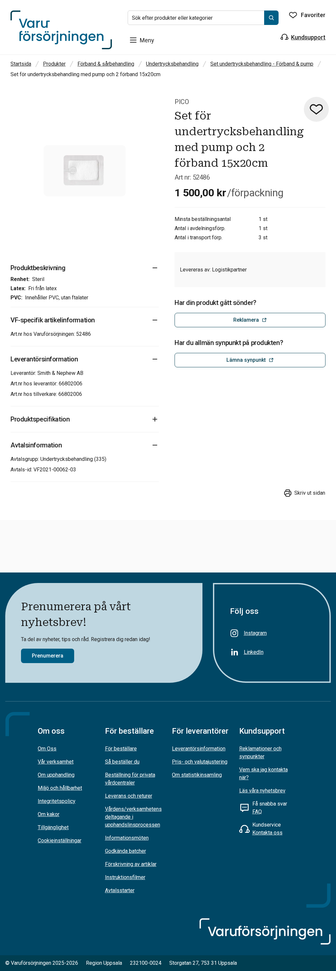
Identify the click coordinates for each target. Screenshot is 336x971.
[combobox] (203, 18)
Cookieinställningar (59, 840)
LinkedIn (253, 652)
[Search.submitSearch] (271, 18)
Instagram (255, 633)
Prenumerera (47, 656)
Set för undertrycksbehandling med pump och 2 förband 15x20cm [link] (85, 74)
